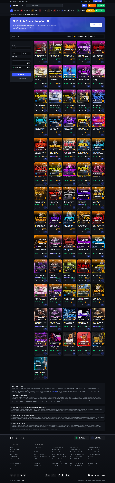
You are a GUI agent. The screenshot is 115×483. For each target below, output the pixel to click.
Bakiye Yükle (101, 10)
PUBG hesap (54, 391)
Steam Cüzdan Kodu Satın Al (59, 456)
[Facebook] (24, 475)
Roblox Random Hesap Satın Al (59, 463)
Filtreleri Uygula (21, 74)
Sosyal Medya (26, 10)
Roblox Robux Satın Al (57, 447)
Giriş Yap (102, 5)
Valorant (44, 10)
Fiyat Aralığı (14, 50)
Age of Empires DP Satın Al (76, 463)
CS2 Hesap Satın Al (74, 447)
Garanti (13, 45)
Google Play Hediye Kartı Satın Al (78, 454)
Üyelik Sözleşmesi (88, 480)
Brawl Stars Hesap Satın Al (58, 461)
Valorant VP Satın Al (39, 454)
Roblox (58, 10)
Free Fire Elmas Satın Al (93, 449)
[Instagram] (11, 475)
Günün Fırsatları (98, 1)
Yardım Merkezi (13, 465)
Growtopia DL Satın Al (93, 451)
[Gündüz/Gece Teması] (104, 1)
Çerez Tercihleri (81, 480)
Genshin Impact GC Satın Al (94, 447)
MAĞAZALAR (13, 1)
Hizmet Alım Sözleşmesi (96, 480)
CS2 (65, 10)
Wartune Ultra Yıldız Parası (76, 456)
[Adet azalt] (36, 62)
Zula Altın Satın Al (92, 458)
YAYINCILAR (25, 1)
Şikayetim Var (13, 468)
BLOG (20, 1)
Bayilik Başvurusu (14, 451)
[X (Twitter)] (18, 475)
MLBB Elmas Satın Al (38, 463)
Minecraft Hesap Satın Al (76, 451)
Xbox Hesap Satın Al (75, 449)
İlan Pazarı (73, 10)
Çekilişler (82, 10)
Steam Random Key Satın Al (58, 454)
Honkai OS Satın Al (92, 463)
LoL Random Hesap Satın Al (40, 461)
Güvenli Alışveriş (13, 456)
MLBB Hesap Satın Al (39, 465)
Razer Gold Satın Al (56, 465)
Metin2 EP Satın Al (74, 458)
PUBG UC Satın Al (38, 449)
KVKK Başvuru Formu (14, 461)
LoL (51, 10)
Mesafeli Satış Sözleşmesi (16, 463)
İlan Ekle (91, 10)
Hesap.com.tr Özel (86, 1)
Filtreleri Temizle (22, 78)
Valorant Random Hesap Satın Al (42, 456)
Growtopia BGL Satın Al (94, 454)
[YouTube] (21, 475)
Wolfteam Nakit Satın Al (76, 465)
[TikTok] (14, 475)
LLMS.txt (103, 480)
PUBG (36, 10)
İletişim (11, 447)
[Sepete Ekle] (45, 62)
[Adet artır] (42, 62)
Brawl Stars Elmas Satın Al (58, 449)
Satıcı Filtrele (15, 56)
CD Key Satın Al (92, 456)
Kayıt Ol (93, 5)
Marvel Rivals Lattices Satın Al (95, 461)
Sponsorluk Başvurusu (15, 449)
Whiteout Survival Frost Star (77, 461)
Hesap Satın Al (37, 447)
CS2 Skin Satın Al (92, 465)
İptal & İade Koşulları (15, 454)
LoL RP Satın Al (37, 458)
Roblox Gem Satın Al (57, 458)
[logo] (17, 438)
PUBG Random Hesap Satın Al (41, 451)
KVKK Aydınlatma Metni (15, 458)
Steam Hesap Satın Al (57, 451)
